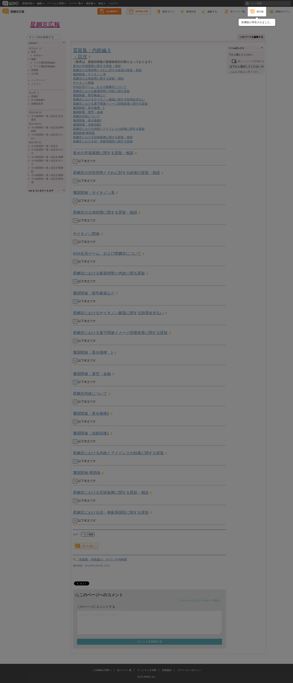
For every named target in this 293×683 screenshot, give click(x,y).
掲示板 (260, 11)
